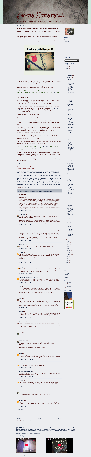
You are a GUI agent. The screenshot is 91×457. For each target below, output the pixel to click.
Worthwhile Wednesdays (47, 177)
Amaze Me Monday (41, 174)
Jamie (20, 353)
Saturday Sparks (51, 182)
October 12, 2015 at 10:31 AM (26, 262)
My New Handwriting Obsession (70, 234)
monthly (68, 429)
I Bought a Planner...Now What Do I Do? (70, 199)
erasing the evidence (30, 86)
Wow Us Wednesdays (55, 175)
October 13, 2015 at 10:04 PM (26, 328)
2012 (67, 260)
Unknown (21, 252)
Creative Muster (46, 175)
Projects (54, 92)
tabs (56, 431)
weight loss (49, 429)
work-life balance (29, 429)
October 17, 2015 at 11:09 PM (26, 376)
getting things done (27, 431)
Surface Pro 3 (35, 430)
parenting (41, 428)
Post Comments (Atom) (28, 420)
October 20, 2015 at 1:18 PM (25, 396)
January (69, 254)
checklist (22, 191)
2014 (67, 256)
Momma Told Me (55, 180)
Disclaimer (55, 455)
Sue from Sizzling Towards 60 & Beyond (28, 277)
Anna (20, 298)
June (68, 244)
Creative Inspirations (31, 181)
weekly (73, 427)
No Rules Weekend (36, 180)
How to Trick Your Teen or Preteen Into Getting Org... (70, 164)
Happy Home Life (39, 178)
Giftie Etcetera (40, 15)
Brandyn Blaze (22, 340)
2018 (67, 68)
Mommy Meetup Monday (53, 172)
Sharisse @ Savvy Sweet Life (25, 371)
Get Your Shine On (45, 180)
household (32, 191)
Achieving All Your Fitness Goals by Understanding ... (70, 123)
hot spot (32, 121)
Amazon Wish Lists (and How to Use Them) (70, 194)
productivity (55, 429)
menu (44, 191)
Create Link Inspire (21, 174)
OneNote (73, 429)
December (69, 75)
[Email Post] (20, 189)
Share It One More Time (38, 184)
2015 (67, 74)
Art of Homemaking (41, 172)
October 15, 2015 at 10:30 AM (26, 359)
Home (39, 418)
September (69, 238)
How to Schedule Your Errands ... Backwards (70, 215)
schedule (69, 427)
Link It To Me (38, 175)
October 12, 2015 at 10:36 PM (26, 282)
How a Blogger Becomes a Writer (70, 105)
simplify (53, 431)
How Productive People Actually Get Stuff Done (70, 175)
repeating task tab (45, 146)
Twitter (66, 274)
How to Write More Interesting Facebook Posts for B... (70, 225)
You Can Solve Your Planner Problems (70, 154)
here (56, 166)
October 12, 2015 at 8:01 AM (25, 210)
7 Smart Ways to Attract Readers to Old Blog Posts (70, 82)
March (68, 250)
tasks (61, 428)
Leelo (20, 332)
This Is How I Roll (27, 180)
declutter (37, 431)
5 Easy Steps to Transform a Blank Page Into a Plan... (70, 149)
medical (34, 429)
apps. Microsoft (19, 433)
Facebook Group (68, 282)
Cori (20, 286)
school (47, 430)
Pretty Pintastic (33, 182)
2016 (67, 72)
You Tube (66, 276)
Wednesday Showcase (29, 175)
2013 (67, 258)
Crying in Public (70, 179)
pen (51, 431)
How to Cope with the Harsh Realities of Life (70, 143)
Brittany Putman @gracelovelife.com (27, 267)
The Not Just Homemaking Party (52, 184)
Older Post (59, 418)
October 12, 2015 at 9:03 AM (25, 240)
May (68, 246)
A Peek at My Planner (70, 128)
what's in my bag (63, 431)
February (69, 252)
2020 (67, 66)
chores (25, 191)
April (68, 248)
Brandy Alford (22, 321)
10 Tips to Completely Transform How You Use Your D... (70, 117)
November (69, 77)
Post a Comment (21, 409)
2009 (67, 264)
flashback (65, 427)
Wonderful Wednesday (28, 178)
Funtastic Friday (25, 182)
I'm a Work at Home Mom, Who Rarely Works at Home (70, 159)
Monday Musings (33, 172)
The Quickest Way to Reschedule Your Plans (70, 204)
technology (47, 428)
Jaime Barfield (22, 244)
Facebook (66, 273)
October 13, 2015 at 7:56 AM (25, 294)
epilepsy (53, 430)
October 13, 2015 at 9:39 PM (25, 317)
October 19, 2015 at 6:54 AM (25, 386)
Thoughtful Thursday (48, 178)
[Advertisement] (45, 6)
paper (17, 430)
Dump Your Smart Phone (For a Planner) (70, 137)
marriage (57, 430)
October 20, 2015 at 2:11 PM (25, 406)
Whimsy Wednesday (22, 177)
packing (40, 431)
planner (50, 191)
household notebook (38, 191)
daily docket (35, 428)
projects (18, 429)
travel (59, 431)
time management (55, 428)
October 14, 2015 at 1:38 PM (25, 349)
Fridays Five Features (42, 181)
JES (20, 391)
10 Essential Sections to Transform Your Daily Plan (69, 100)
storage (35, 433)
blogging (41, 429)
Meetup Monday (24, 172)
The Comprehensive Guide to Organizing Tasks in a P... (70, 111)
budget (45, 429)
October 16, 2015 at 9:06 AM (25, 367)
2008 (67, 266)
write (50, 430)
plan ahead (31, 433)
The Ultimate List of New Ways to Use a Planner (70, 188)
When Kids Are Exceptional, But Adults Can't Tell (70, 209)
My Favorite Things (41, 182)
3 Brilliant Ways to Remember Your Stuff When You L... (70, 94)
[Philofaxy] (68, 299)
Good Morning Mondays (45, 171)
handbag (23, 433)
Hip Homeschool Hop (31, 174)
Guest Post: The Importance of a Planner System (70, 170)
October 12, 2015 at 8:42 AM (25, 224)
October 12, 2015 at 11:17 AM (26, 273)
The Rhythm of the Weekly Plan (70, 230)
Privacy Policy (25, 455)
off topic (24, 428)
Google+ (66, 277)
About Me (18, 455)
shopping (21, 431)
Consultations (61, 455)
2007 (67, 268)
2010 (67, 262)
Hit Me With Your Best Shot (33, 177)
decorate (69, 431)
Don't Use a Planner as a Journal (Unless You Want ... (70, 88)
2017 (67, 70)
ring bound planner (62, 429)
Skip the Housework (27, 184)
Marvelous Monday (26, 171)
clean (28, 191)
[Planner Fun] (69, 309)
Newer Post (19, 418)
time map (38, 433)
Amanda (21, 311)
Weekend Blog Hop (21, 181)
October (69, 79)
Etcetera (19, 164)
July (68, 242)
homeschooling (42, 430)
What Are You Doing (51, 174)
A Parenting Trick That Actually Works (69, 132)
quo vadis (73, 431)
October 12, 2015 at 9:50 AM (25, 248)
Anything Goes (35, 171)
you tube (25, 430)
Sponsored (31, 455)
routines (33, 431)
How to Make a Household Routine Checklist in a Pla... (70, 183)
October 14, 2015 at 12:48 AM (26, 336)
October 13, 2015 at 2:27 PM (25, 307)
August (68, 241)
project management (63, 430)
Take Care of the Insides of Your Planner (70, 220)
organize (47, 191)
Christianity (27, 433)
